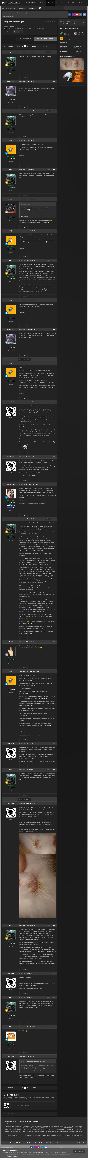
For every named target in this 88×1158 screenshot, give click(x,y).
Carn (12, 26)
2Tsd (11, 510)
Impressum (35, 1121)
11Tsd (11, 161)
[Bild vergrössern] (24, 56)
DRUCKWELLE (32, 2)
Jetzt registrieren (32, 8)
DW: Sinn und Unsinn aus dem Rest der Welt (31, 28)
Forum (51, 2)
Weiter (34, 46)
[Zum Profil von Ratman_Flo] (11, 91)
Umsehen (60, 2)
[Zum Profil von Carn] (6, 27)
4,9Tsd (11, 102)
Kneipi (11, 641)
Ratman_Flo (10, 81)
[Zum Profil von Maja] (11, 149)
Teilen (8, 32)
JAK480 (10, 199)
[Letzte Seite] (38, 46)
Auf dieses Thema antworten (45, 38)
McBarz (11, 1026)
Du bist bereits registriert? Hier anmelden (13, 8)
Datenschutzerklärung (13, 1155)
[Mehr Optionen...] (54, 52)
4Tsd (11, 73)
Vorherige (10, 46)
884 (11, 1048)
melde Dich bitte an (9, 1099)
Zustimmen (79, 1151)
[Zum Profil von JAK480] (11, 208)
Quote (24, 77)
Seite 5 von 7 (45, 46)
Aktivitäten (72, 2)
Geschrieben (26, 52)
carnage (42, 1061)
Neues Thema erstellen (24, 38)
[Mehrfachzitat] (21, 78)
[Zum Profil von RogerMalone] (11, 493)
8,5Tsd (11, 663)
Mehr (82, 2)
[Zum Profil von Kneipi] (11, 651)
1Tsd (11, 220)
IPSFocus (10, 1147)
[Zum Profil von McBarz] (11, 1036)
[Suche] (85, 8)
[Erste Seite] (4, 46)
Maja (10, 140)
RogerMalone (11, 484)
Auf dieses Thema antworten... (22, 1105)
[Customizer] (40, 8)
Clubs (43, 2)
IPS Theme (4, 1147)
